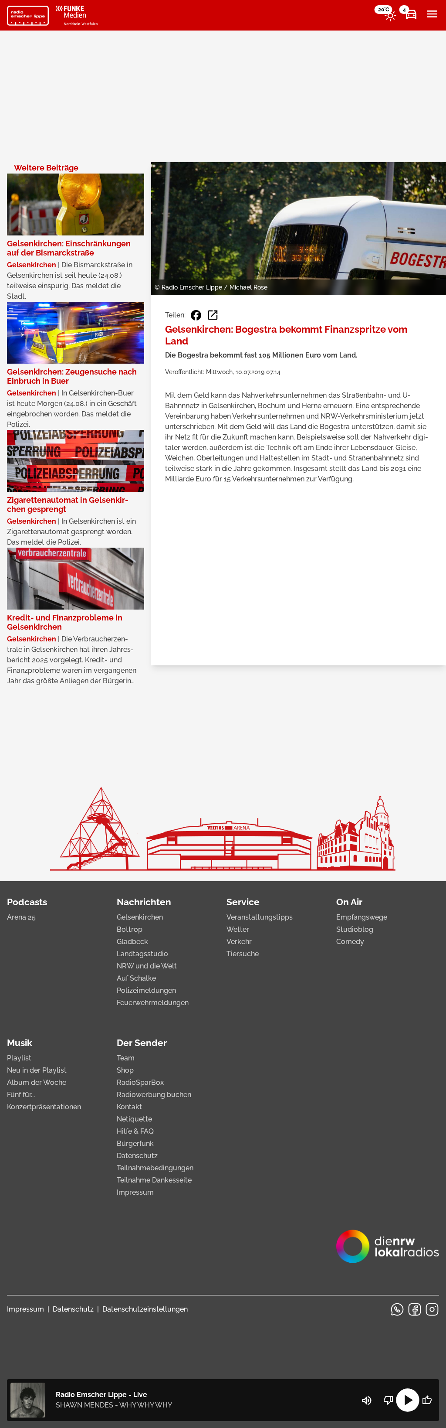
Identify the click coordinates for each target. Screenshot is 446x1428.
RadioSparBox (140, 1082)
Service (243, 901)
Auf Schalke (136, 978)
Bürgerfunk (135, 1143)
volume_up (367, 1400)
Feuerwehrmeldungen (153, 1003)
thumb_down (388, 1400)
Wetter (237, 929)
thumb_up (427, 1400)
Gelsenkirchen (140, 917)
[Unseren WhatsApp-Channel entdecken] (397, 1309)
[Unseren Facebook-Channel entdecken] (415, 1309)
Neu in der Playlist (37, 1070)
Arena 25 (21, 917)
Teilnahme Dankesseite (154, 1180)
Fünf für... (21, 1095)
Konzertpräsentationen (44, 1107)
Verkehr (239, 941)
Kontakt (129, 1107)
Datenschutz (137, 1156)
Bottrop (129, 929)
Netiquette (134, 1119)
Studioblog (354, 929)
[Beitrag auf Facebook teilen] (196, 315)
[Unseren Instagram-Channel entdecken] (432, 1309)
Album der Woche (36, 1082)
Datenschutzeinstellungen (145, 1309)
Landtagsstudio (142, 954)
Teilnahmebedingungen (155, 1168)
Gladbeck (132, 941)
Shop (125, 1070)
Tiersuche (242, 954)
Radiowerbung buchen (154, 1095)
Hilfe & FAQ (135, 1131)
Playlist (19, 1058)
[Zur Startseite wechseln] (28, 15)
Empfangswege (361, 917)
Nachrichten (144, 901)
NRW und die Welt (147, 966)
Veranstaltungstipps (259, 917)
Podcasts (27, 901)
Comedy (350, 941)
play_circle (408, 1400)
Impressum (135, 1192)
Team (126, 1058)
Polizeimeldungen (146, 990)
